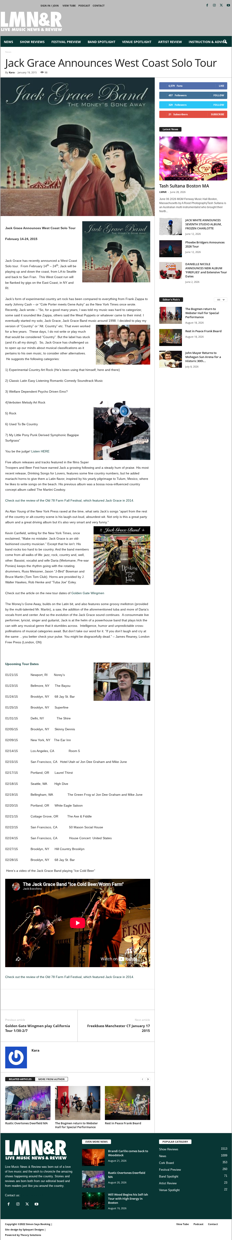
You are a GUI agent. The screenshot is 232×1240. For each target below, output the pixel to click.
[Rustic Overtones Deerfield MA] (28, 1103)
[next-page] (148, 1079)
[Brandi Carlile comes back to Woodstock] (93, 1157)
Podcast (84, 5)
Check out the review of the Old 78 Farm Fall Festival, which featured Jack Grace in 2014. (69, 500)
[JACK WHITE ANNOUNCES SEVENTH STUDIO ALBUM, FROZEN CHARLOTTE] (170, 226)
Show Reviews (32, 42)
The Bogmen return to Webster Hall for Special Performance (76, 1125)
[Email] (41, 1002)
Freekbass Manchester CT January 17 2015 (118, 1028)
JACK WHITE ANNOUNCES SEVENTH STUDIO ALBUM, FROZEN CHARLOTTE (203, 224)
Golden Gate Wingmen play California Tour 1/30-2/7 (37, 1028)
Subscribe (217, 114)
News (8, 42)
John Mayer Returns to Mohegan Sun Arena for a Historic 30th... (203, 357)
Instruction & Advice (207, 42)
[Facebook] (207, 5)
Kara (12, 72)
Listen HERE (40, 451)
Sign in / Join (50, 5)
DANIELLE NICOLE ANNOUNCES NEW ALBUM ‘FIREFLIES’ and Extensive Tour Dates (206, 270)
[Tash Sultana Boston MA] (193, 158)
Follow (218, 95)
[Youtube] (228, 5)
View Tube (69, 5)
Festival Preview (66, 42)
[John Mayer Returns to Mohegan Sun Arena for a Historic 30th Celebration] (170, 359)
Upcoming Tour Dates (22, 664)
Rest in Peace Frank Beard (123, 1123)
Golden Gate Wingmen (87, 593)
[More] (62, 1002)
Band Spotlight (101, 42)
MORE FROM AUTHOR (51, 1079)
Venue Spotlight (136, 42)
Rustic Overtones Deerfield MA (26, 1123)
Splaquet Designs (33, 1229)
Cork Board (166, 1163)
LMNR (163, 192)
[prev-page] (142, 1079)
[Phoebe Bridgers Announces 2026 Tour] (170, 248)
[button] (225, 42)
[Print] (51, 1002)
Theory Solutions (30, 1235)
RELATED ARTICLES (20, 1079)
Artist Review (170, 42)
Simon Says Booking (38, 1224)
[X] (221, 5)
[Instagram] (214, 5)
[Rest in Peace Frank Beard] (127, 1103)
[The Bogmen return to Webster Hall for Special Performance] (77, 1103)
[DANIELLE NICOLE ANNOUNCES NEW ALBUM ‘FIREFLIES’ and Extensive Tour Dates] (170, 270)
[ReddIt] (30, 1002)
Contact (98, 5)
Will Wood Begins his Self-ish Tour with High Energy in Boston (128, 1198)
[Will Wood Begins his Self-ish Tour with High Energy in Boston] (93, 1200)
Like (221, 85)
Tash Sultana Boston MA (184, 186)
